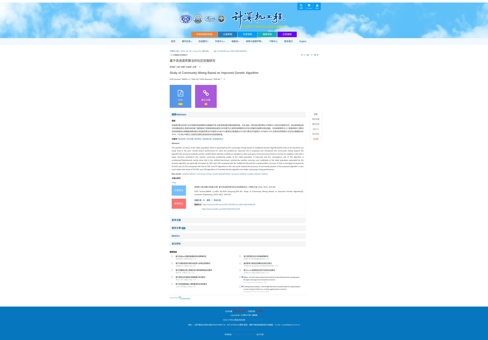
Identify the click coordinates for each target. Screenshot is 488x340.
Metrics (176, 236)
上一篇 (306, 55)
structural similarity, (239, 174)
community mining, (204, 174)
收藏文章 (197, 200)
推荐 (208, 200)
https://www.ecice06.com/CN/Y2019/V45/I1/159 (221, 209)
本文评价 (176, 244)
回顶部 (315, 139)
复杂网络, (182, 139)
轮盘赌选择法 (217, 139)
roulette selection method (257, 174)
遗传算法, (198, 139)
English (302, 41)
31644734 (239, 311)
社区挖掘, (190, 139)
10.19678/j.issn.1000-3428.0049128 (232, 51)
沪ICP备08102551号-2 (256, 320)
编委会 (235, 41)
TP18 (174, 183)
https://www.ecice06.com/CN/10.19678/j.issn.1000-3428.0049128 (229, 204)
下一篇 (314, 55)
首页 (173, 41)
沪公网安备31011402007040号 (244, 330)
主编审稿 (227, 34)
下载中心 (273, 41)
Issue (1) (197, 51)
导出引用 (217, 200)
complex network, (189, 174)
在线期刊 (203, 41)
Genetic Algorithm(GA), (221, 174)
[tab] (238, 114)
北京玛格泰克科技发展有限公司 (244, 334)
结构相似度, (207, 139)
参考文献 (176, 220)
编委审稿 (267, 34)
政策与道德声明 (253, 41)
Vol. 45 (188, 51)
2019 (183, 51)
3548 (259, 311)
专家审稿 (247, 34)
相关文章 (178, 228)
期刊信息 (186, 41)
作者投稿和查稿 (204, 34)
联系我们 (288, 41)
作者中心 (219, 41)
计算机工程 (174, 51)
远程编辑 (287, 34)
